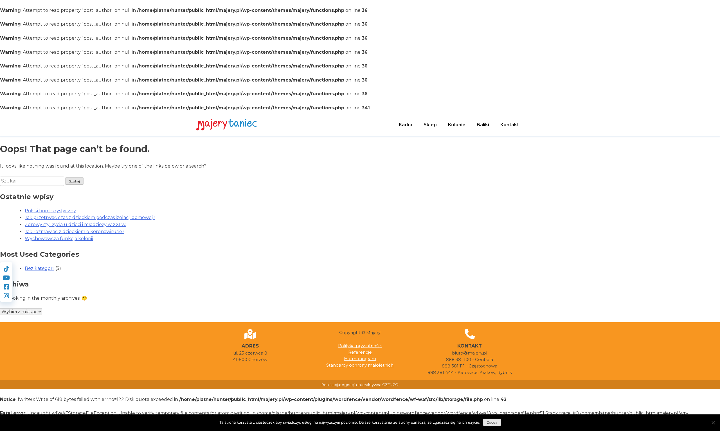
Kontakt (509, 124)
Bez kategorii (39, 268)
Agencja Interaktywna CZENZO (370, 384)
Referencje (360, 352)
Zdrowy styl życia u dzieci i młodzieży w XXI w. (75, 224)
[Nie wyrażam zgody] (713, 422)
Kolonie (456, 124)
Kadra (405, 124)
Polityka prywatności (360, 345)
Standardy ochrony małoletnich (359, 365)
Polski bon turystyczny (50, 210)
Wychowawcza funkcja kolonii (59, 238)
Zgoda (492, 422)
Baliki (483, 124)
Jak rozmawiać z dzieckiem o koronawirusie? (74, 231)
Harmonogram (360, 358)
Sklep (430, 124)
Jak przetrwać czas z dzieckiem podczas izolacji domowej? (90, 217)
